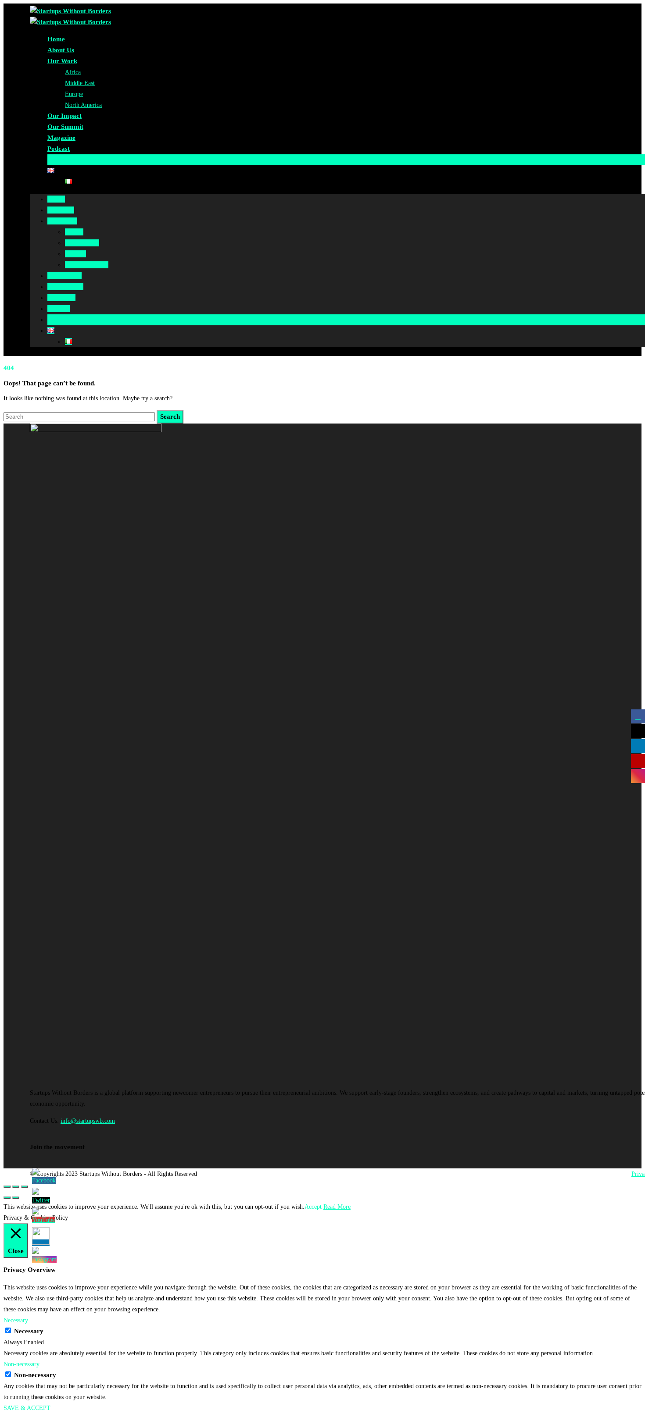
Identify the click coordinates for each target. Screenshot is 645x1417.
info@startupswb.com (88, 1121)
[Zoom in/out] (24, 1187)
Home (56, 39)
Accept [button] (313, 1206)
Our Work (62, 60)
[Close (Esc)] (7, 1187)
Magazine (61, 137)
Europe (74, 94)
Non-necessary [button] (21, 1364)
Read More (337, 1206)
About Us (60, 49)
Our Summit (65, 126)
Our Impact (64, 115)
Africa (73, 72)
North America (83, 105)
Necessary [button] (16, 1320)
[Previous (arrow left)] (7, 1197)
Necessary (28, 1331)
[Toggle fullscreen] (15, 1187)
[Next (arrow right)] (15, 1197)
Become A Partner (73, 159)
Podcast (58, 148)
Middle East (80, 83)
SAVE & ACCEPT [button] (27, 1408)
